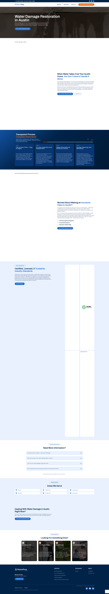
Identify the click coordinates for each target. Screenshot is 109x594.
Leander (20, 493)
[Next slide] (92, 140)
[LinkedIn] (93, 1)
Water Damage (58, 571)
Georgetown (75, 490)
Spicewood (74, 493)
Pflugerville (48, 493)
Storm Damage (58, 577)
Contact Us (91, 573)
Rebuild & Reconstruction (61, 579)
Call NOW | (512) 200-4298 (86, 4)
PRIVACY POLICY (19, 587)
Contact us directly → (61, 474)
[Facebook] (89, 1)
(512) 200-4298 (90, 585)
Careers (90, 571)
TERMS (26, 587)
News (76, 571)
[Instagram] (91, 1)
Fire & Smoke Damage (60, 575)
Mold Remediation (59, 573)
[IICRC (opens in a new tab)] (87, 307)
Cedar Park (47, 490)
